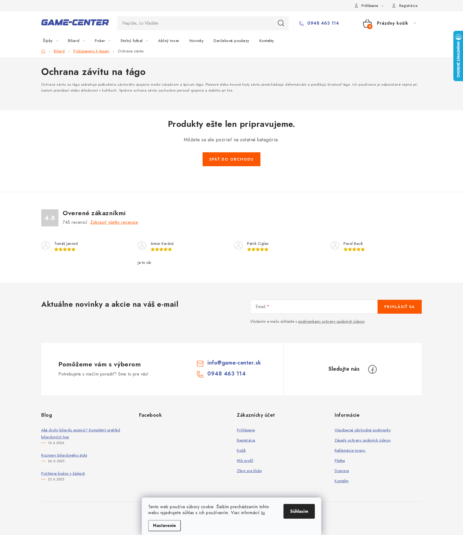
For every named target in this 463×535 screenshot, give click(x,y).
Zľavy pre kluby (249, 470)
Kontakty (342, 481)
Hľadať (281, 23)
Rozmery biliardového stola (64, 455)
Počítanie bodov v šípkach (63, 473)
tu (263, 513)
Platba (340, 460)
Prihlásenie (246, 430)
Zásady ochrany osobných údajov (363, 440)
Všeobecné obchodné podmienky (363, 430)
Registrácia (408, 5)
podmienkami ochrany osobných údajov (331, 321)
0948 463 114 (322, 23)
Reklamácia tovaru (350, 450)
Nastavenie (164, 525)
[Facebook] (372, 369)
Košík (241, 450)
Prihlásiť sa (399, 306)
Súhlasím (299, 511)
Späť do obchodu (231, 159)
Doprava (342, 470)
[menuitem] (53, 40)
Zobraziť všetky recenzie (114, 222)
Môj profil (245, 460)
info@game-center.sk (234, 363)
